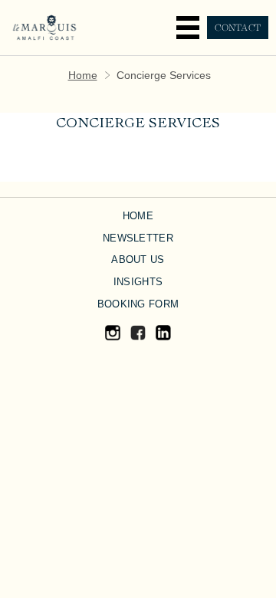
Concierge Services (138, 124)
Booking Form (138, 304)
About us (137, 259)
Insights (138, 282)
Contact (238, 27)
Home (82, 75)
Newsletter (138, 238)
